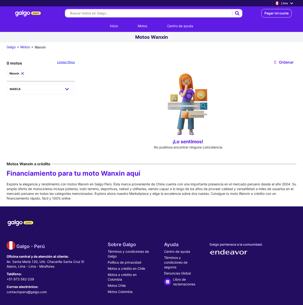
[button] (283, 62)
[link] (28, 13)
